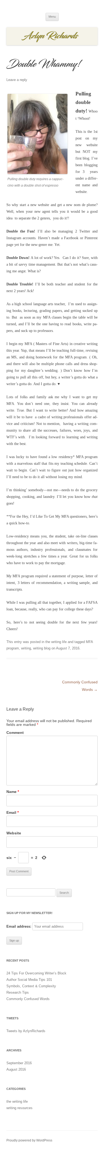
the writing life (56, 642)
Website (13, 833)
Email (12, 812)
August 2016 (16, 1069)
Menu (52, 16)
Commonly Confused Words (28, 999)
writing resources (19, 1108)
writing (26, 648)
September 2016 (19, 1063)
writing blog (41, 648)
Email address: (18, 926)
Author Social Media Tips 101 (29, 980)
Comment (15, 732)
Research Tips (17, 992)
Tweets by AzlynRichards (25, 1031)
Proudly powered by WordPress (29, 1140)
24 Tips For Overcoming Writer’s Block (36, 973)
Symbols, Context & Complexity (31, 986)
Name (12, 791)
